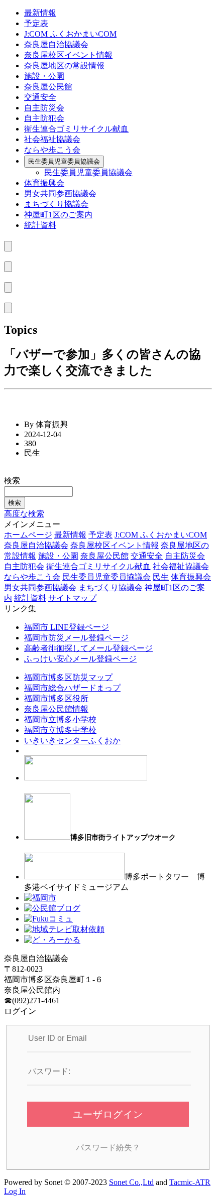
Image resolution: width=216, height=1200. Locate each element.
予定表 (36, 23)
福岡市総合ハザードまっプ (72, 688)
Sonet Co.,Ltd (131, 1182)
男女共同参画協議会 (60, 193)
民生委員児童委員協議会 (64, 161)
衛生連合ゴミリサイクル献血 (76, 128)
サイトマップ (72, 598)
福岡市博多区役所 (56, 698)
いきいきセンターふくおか (72, 740)
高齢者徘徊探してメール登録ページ (88, 648)
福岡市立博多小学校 (60, 719)
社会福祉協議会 (52, 139)
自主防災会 (44, 107)
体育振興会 (44, 183)
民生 (161, 577)
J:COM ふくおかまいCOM (70, 34)
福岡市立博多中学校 (60, 730)
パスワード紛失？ (108, 1147)
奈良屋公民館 (48, 86)
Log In (15, 1191)
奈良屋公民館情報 (56, 709)
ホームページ (28, 534)
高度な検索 (24, 513)
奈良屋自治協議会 (56, 44)
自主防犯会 (44, 118)
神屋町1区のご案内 (58, 214)
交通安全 (40, 97)
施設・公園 (44, 76)
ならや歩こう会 (52, 150)
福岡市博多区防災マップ (68, 677)
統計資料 (40, 225)
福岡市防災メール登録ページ (76, 637)
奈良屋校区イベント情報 (68, 55)
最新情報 (40, 13)
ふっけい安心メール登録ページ (80, 658)
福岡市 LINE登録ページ (66, 627)
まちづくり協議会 (56, 204)
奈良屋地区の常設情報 (64, 65)
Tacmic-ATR (189, 1182)
